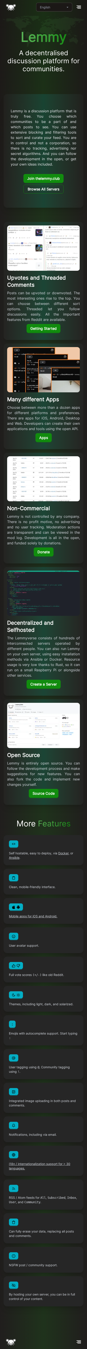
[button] (78, 7)
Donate (43, 552)
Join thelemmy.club (43, 178)
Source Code (44, 793)
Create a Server (43, 684)
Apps (43, 437)
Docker (63, 853)
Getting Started (43, 328)
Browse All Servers (43, 189)
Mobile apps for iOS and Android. (33, 916)
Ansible (14, 857)
